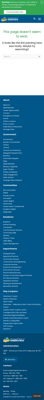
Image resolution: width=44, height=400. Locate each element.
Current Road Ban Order (15, 12)
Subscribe (37, 396)
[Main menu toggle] (39, 19)
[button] (35, 19)
